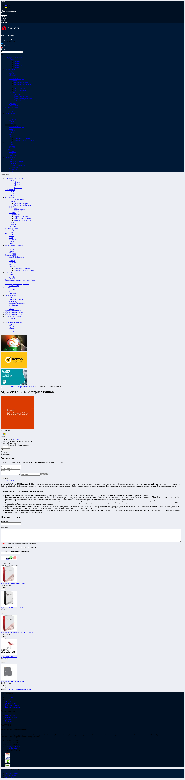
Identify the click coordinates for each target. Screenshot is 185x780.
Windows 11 (18, 67)
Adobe (11, 193)
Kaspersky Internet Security (23, 98)
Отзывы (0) (13, 480)
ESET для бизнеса (20, 90)
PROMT (12, 249)
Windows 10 (18, 65)
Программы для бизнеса (14, 313)
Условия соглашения (12, 707)
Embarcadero (13, 307)
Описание (4, 480)
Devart (11, 309)
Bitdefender (13, 201)
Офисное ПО (10, 190)
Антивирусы (10, 197)
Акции (3, 13)
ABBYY (12, 192)
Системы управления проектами (17, 284)
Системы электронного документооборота (20, 280)
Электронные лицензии (14, 322)
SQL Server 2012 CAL (9, 657)
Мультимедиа (10, 234)
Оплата (7, 699)
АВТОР (12, 318)
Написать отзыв (23, 445)
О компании (9, 697)
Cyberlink (12, 240)
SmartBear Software (16, 299)
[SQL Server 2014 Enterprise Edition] (17, 428)
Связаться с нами (11, 773)
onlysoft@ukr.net (11, 748)
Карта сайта (9, 777)
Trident (11, 251)
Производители (11, 775)
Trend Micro (13, 226)
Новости (4, 15)
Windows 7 (17, 61)
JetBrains (12, 301)
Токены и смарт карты (13, 316)
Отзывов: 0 (12, 445)
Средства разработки (12, 295)
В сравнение (5, 454)
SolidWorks (13, 293)
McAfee (12, 261)
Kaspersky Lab (14, 215)
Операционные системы (14, 178)
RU (8, 5)
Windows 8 (17, 63)
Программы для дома (13, 311)
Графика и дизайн (11, 228)
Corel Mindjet (14, 286)
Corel (11, 232)
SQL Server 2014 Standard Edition (13, 681)
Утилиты (8, 272)
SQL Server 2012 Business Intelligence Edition (17, 632)
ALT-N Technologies (16, 199)
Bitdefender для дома (21, 83)
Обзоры (4, 19)
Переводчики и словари (14, 245)
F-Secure (12, 213)
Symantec (12, 224)
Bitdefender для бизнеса (22, 84)
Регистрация (11, 11)
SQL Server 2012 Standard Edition (13, 608)
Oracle (11, 265)
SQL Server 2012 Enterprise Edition (13, 583)
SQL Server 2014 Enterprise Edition (19, 689)
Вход (3, 11)
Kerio (11, 259)
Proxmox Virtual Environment (24, 140)
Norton (11, 222)
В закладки (5, 452)
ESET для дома (19, 88)
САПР (7, 288)
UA (8, 7)
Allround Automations (17, 303)
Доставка (8, 701)
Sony (11, 243)
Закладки (8, 719)
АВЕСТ (12, 320)
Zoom (11, 274)
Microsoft (12, 180)
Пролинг (12, 253)
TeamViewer (13, 278)
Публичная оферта (12, 705)
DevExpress (13, 305)
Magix (11, 241)
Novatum (12, 282)
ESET (11, 207)
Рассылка (8, 721)
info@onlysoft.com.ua (12, 746)
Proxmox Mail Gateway (22, 138)
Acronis (12, 276)
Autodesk (12, 289)
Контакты (4, 22)
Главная (11, 387)
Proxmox (12, 266)
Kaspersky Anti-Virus (21, 96)
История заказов (11, 717)
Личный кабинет (11, 715)
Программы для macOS (13, 314)
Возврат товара (10, 703)
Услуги (3, 20)
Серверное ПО (10, 255)
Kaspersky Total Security (22, 100)
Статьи (3, 17)
